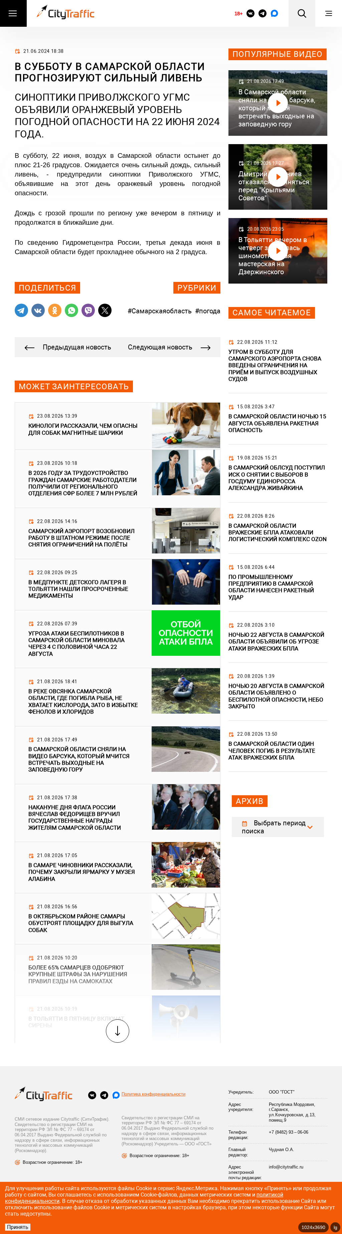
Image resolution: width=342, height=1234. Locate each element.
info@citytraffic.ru (286, 1166)
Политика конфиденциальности (153, 1094)
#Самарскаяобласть (160, 311)
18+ (238, 13)
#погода (207, 311)
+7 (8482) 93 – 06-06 (288, 1132)
